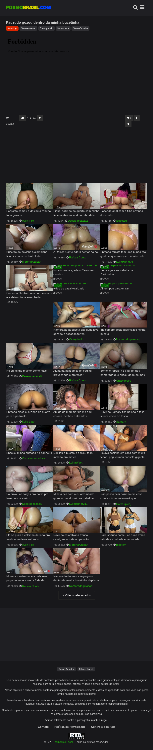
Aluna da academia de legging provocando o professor (72, 372)
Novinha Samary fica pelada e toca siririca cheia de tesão (122, 414)
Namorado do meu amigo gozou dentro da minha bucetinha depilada (76, 578)
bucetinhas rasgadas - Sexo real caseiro (73, 272)
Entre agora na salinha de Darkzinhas (116, 272)
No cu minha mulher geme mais (26, 370)
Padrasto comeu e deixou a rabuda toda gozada (28, 213)
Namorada (63, 28)
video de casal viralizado (68, 288)
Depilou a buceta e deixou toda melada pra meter (73, 455)
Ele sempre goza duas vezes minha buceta (122, 331)
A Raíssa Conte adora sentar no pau (76, 251)
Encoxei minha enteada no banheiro (29, 452)
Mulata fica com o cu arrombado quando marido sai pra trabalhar (73, 496)
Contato (43, 726)
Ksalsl (11, 28)
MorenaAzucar (31, 261)
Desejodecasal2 (78, 220)
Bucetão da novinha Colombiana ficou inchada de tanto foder (26, 254)
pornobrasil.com (64, 742)
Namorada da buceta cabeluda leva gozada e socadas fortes (75, 331)
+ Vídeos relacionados (77, 595)
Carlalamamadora (33, 458)
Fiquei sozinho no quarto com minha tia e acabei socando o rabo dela (76, 213)
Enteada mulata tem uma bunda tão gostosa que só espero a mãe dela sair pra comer (123, 254)
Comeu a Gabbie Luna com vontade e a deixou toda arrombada (29, 295)
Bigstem (121, 544)
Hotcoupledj (123, 504)
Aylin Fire (28, 220)
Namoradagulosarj (127, 339)
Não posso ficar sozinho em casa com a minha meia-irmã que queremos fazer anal (121, 496)
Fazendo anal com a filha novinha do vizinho (121, 213)
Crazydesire (76, 339)
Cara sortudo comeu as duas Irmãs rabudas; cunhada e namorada (122, 537)
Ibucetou (121, 220)
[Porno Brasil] (28, 8)
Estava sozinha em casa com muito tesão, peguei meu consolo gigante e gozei (122, 455)
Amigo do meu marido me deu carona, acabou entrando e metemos (72, 414)
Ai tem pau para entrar (114, 288)
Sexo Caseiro (80, 28)
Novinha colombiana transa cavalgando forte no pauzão (71, 537)
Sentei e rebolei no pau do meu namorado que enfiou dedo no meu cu (122, 373)
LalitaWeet (75, 462)
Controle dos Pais (103, 726)
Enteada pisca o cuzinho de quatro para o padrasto (28, 414)
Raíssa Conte (77, 257)
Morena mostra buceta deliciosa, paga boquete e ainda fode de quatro (27, 579)
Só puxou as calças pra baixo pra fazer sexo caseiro (27, 496)
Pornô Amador (66, 669)
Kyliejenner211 (125, 261)
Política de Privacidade (69, 726)
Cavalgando (46, 28)
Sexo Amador (28, 28)
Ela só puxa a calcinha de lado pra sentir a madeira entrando (28, 537)
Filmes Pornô (86, 669)
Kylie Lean (28, 421)
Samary (121, 421)
